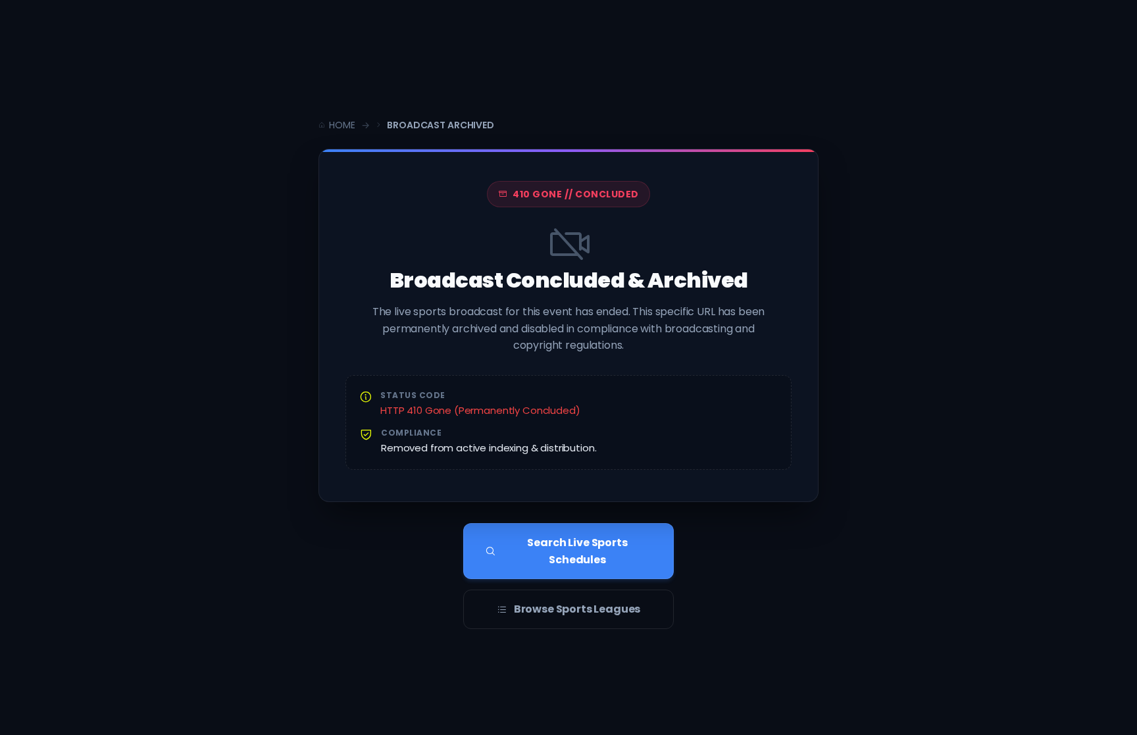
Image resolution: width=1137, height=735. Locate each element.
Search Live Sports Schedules (577, 551)
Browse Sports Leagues (577, 609)
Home (342, 125)
